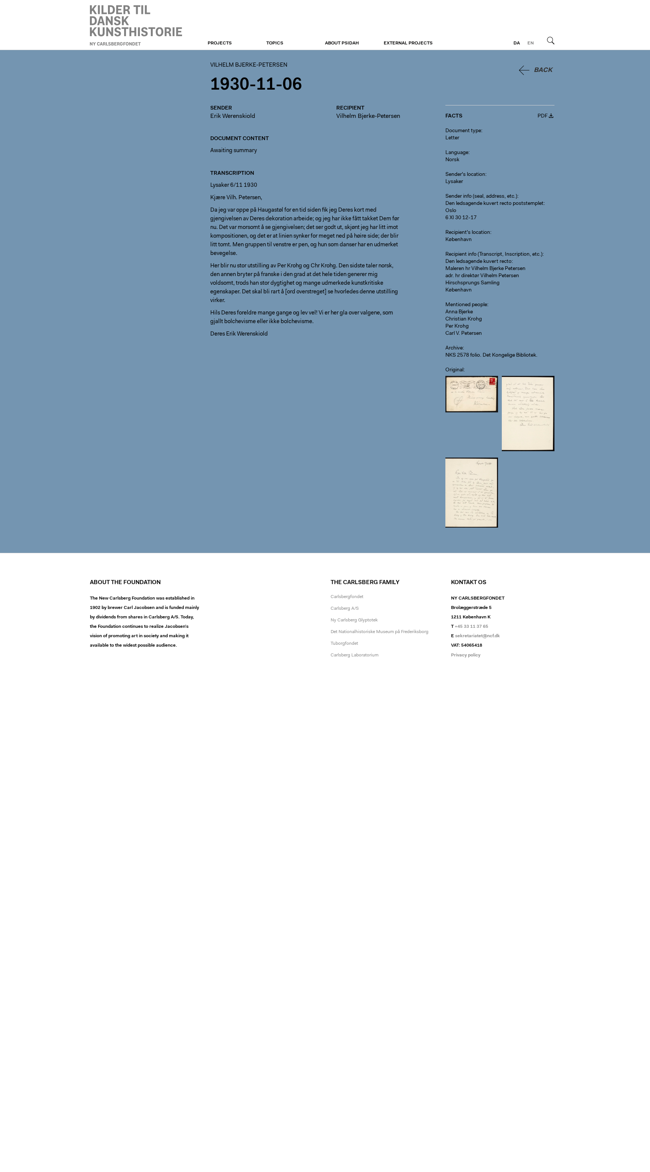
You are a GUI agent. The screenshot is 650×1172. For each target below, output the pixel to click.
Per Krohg (457, 326)
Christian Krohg (463, 319)
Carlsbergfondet (347, 597)
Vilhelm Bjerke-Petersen (136, 25)
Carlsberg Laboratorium (354, 655)
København (458, 240)
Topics (274, 43)
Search (550, 40)
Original (454, 370)
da (516, 43)
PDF (543, 116)
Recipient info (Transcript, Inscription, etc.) (493, 254)
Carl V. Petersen (463, 333)
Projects (220, 43)
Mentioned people (466, 305)
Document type (463, 131)
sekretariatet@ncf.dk (477, 636)
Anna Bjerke (459, 312)
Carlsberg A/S (345, 608)
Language (456, 153)
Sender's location (465, 174)
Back (543, 70)
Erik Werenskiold (232, 116)
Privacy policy (465, 655)
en (530, 43)
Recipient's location (467, 232)
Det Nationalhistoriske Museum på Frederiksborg (379, 632)
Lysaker (454, 182)
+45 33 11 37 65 (471, 626)
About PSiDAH (342, 43)
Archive (454, 348)
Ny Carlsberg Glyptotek (354, 620)
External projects (408, 43)
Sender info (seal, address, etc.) (481, 196)
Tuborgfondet (344, 643)
